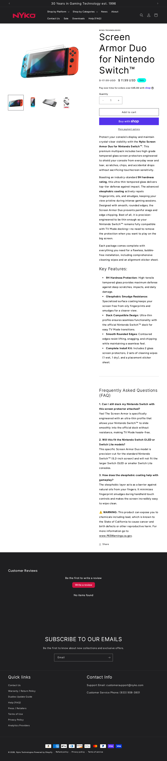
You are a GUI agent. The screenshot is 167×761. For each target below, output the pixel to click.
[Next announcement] (157, 3)
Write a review (83, 584)
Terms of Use (15, 714)
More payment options (129, 129)
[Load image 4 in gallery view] (66, 102)
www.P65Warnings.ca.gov (115, 535)
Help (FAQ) (14, 702)
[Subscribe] (109, 657)
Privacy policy (78, 752)
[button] (58, 11)
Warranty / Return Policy (22, 691)
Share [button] (105, 544)
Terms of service (95, 752)
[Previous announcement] (9, 3)
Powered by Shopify (43, 752)
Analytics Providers (19, 725)
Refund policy (62, 752)
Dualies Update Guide (20, 696)
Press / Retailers (17, 708)
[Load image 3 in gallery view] (49, 102)
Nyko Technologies (25, 752)
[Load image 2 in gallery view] (32, 102)
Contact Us (14, 685)
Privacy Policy (16, 719)
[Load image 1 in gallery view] (15, 102)
